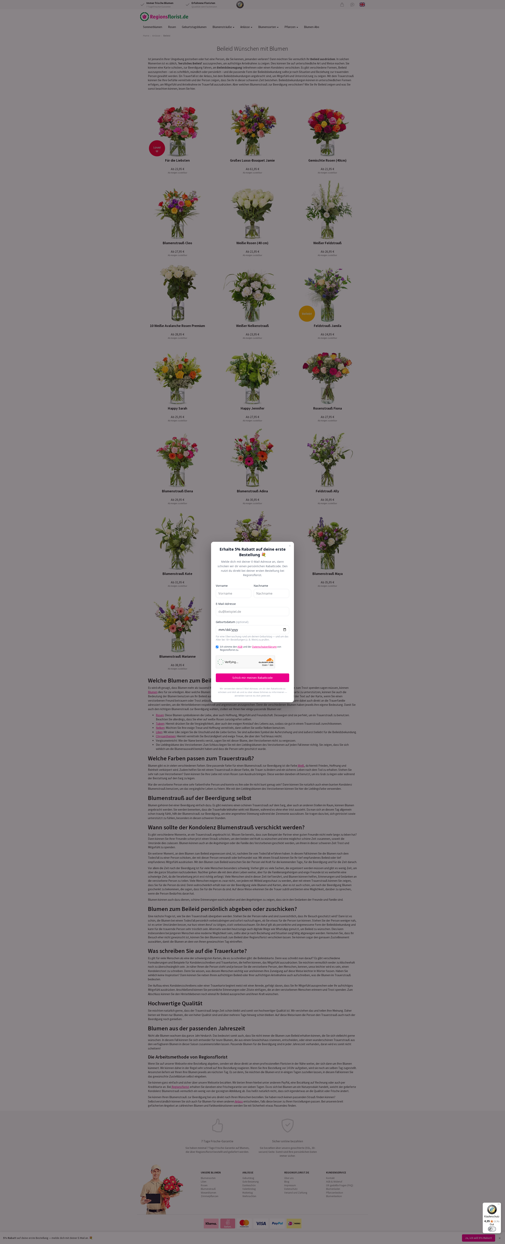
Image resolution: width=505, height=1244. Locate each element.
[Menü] (498, 1205)
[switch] (492, 1229)
